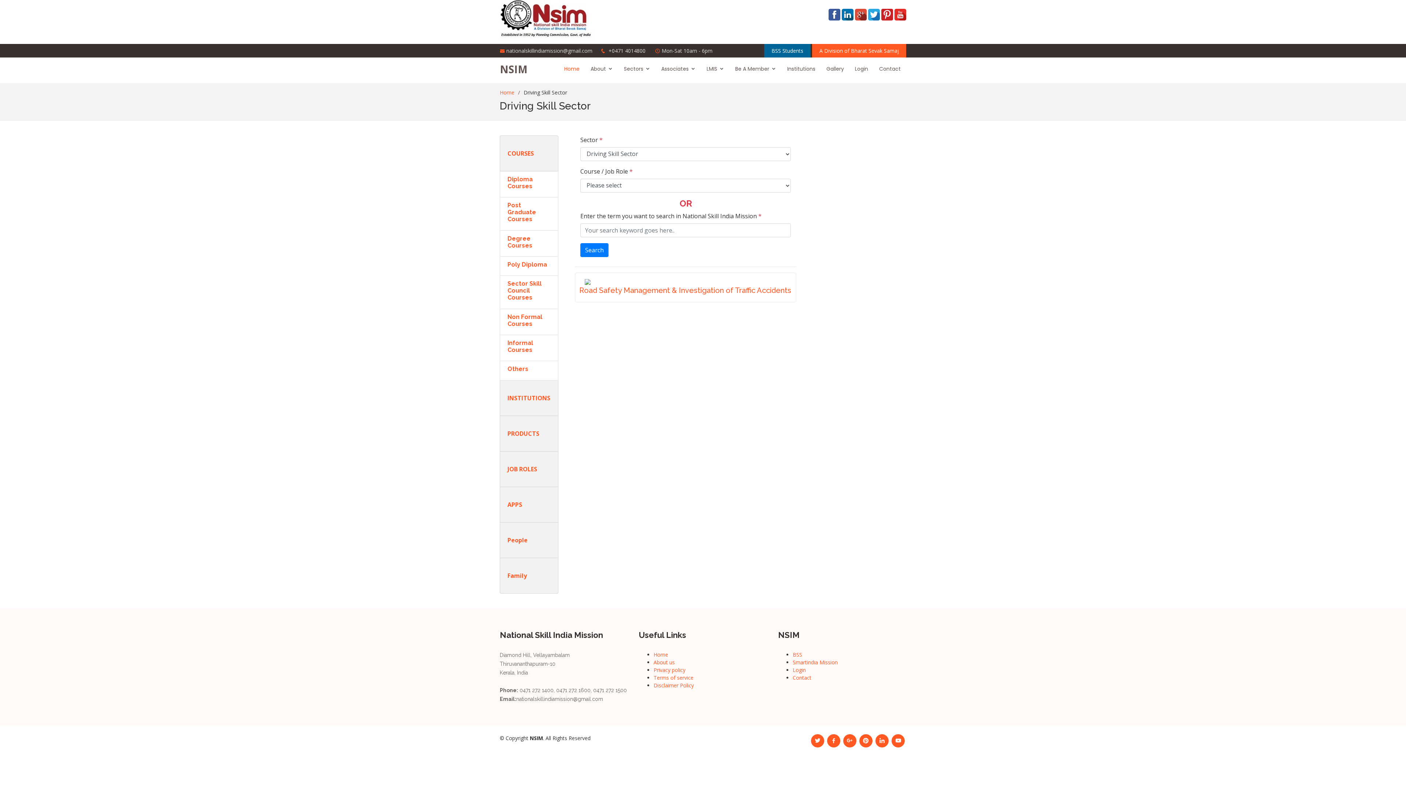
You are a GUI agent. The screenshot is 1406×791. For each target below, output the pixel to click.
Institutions (801, 69)
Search (594, 250)
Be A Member (752, 69)
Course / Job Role (606, 171)
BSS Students (787, 50)
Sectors (633, 69)
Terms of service (673, 677)
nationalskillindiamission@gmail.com (549, 50)
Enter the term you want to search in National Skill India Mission (671, 216)
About (598, 69)
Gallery (835, 69)
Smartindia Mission (815, 662)
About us (664, 662)
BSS (797, 654)
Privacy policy (669, 669)
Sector (591, 140)
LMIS (712, 69)
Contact (890, 69)
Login (861, 69)
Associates (675, 69)
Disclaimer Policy (674, 685)
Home (572, 69)
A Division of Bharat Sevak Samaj (859, 50)
